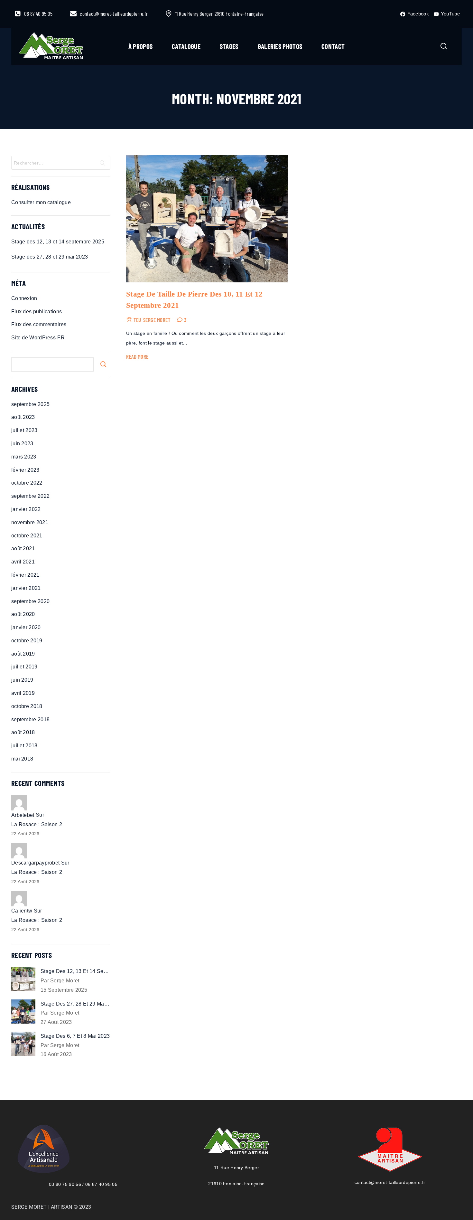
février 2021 (25, 575)
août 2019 (23, 654)
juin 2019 (22, 680)
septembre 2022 (30, 496)
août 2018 (23, 732)
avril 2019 (23, 693)
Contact (333, 46)
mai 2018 (22, 758)
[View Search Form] (444, 46)
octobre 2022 (26, 483)
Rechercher (103, 364)
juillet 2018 (24, 745)
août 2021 (23, 548)
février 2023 (25, 470)
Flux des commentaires (38, 324)
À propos (140, 46)
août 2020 (23, 614)
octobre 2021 (26, 535)
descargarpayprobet (35, 862)
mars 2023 (23, 456)
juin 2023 (22, 443)
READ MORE (137, 356)
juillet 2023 (24, 430)
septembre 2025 (30, 404)
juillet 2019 (24, 666)
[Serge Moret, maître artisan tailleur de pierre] (51, 46)
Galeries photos (280, 46)
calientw (21, 910)
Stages (229, 46)
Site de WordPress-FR (38, 337)
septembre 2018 (30, 719)
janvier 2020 (26, 627)
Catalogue (186, 46)
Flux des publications (36, 311)
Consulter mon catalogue (41, 202)
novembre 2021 (29, 522)
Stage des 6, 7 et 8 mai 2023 (75, 1036)
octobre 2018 (26, 706)
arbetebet (22, 815)
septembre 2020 (30, 601)
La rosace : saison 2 (36, 824)
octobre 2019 (26, 640)
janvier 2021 (26, 588)
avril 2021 (23, 561)
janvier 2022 (26, 509)
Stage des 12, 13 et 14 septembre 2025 (57, 241)
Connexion (24, 298)
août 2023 (23, 417)
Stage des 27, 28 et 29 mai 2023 (49, 257)
